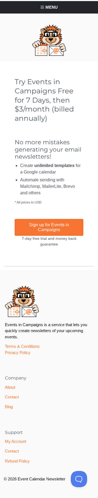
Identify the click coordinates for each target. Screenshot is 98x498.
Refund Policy (17, 461)
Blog (9, 406)
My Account (15, 441)
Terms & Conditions (22, 346)
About (10, 387)
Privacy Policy (17, 352)
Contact (12, 397)
